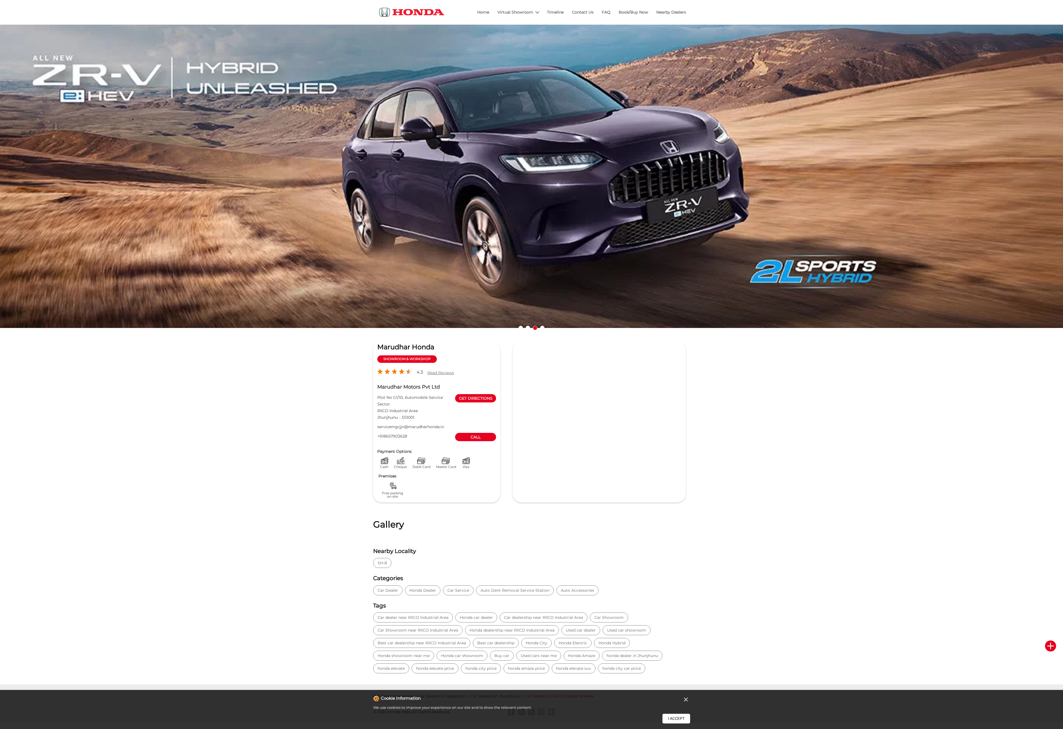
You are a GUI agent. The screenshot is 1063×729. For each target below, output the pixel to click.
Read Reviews (440, 372)
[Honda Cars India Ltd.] (412, 13)
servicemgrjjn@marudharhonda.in (410, 426)
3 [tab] (535, 328)
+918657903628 (392, 436)
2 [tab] (528, 328)
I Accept (676, 719)
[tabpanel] (531, 180)
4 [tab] (542, 328)
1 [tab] (520, 328)
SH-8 (382, 562)
